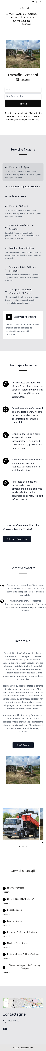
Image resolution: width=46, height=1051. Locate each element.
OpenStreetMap (37, 1007)
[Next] (39, 826)
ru (40, 1)
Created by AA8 (26, 1047)
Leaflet (26, 1007)
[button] (6, 1001)
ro (33, 1)
